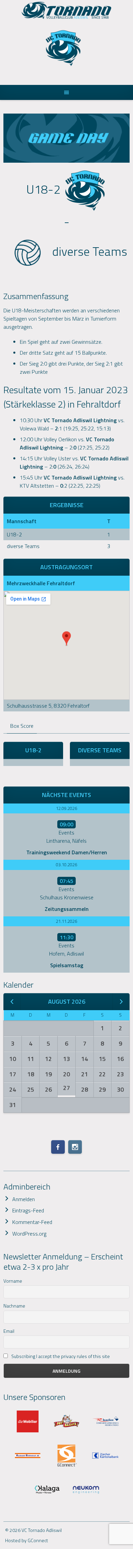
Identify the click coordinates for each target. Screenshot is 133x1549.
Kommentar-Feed (32, 1222)
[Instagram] (75, 1147)
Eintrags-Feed (28, 1210)
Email (8, 1330)
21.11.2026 (66, 921)
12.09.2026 (66, 808)
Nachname (14, 1305)
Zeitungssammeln (67, 909)
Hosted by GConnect (26, 1540)
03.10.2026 (66, 864)
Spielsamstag (66, 965)
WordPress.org (29, 1233)
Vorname (12, 1280)
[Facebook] (58, 1147)
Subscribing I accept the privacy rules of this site (60, 1356)
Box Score (21, 726)
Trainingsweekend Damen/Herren (66, 852)
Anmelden (23, 1199)
